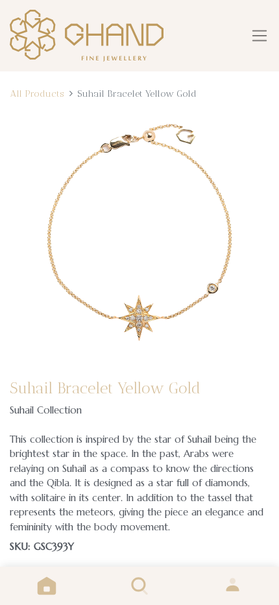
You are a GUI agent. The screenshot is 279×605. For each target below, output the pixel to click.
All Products (37, 93)
